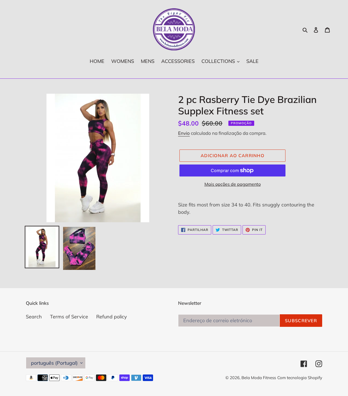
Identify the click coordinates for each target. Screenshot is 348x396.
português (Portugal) (54, 363)
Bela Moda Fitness (258, 377)
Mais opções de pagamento (232, 184)
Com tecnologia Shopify (299, 377)
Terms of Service (69, 316)
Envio (184, 133)
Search (34, 316)
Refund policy (111, 316)
